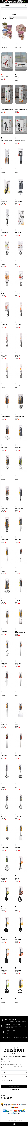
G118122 (16, 573)
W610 (16, 143)
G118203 (16, 1004)
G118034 (3, 327)
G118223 (16, 174)
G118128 (16, 542)
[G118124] (21, 771)
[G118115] (7, 432)
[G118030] (21, 370)
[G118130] (21, 801)
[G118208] (21, 955)
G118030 (16, 389)
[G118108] (21, 493)
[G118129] (21, 585)
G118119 (2, 850)
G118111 (2, 542)
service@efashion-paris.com (10, 1059)
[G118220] (7, 156)
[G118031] (21, 309)
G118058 (16, 297)
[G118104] (7, 709)
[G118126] (7, 771)
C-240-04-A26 (18, 49)
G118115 (2, 450)
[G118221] (21, 217)
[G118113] (7, 555)
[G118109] (21, 432)
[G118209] (7, 893)
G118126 (2, 789)
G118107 (2, 666)
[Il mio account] (25, 5)
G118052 (3, 266)
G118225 (16, 205)
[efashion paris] (8, 5)
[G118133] (21, 679)
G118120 (2, 820)
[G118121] (21, 832)
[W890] (7, 94)
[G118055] (21, 248)
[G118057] (7, 278)
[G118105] (7, 679)
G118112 (2, 481)
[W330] (21, 61)
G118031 (16, 327)
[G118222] (7, 186)
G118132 (16, 666)
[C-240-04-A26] (21, 31)
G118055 (16, 266)
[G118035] (7, 370)
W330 (16, 82)
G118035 (2, 389)
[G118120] (7, 801)
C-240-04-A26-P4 (5, 49)
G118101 (2, 758)
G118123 (2, 881)
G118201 (16, 912)
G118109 (16, 450)
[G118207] (7, 924)
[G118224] (7, 217)
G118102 (2, 634)
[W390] (7, 61)
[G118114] (7, 585)
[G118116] (7, 493)
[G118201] (21, 893)
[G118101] (7, 740)
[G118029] (7, 340)
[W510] (7, 125)
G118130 (16, 820)
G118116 (2, 512)
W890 (2, 113)
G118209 (2, 912)
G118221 (16, 235)
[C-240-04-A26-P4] (7, 31)
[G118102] (7, 616)
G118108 (16, 512)
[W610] (21, 125)
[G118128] (21, 524)
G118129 (16, 604)
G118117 (16, 420)
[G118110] (21, 616)
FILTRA (4, 18)
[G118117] (21, 401)
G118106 (16, 481)
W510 (2, 143)
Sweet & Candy (4, 47)
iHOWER (3, 78)
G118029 (2, 358)
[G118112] (7, 463)
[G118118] (7, 401)
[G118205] (7, 986)
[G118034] (7, 309)
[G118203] (21, 986)
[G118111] (7, 524)
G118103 (16, 728)
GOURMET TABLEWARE (6, 541)
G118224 (3, 235)
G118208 (16, 973)
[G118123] (7, 863)
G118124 (16, 789)
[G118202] (21, 924)
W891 (16, 113)
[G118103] (21, 709)
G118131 (16, 758)
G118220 (3, 174)
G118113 (2, 573)
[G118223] (21, 156)
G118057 (2, 297)
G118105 (2, 697)
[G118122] (21, 555)
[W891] (21, 94)
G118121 (16, 850)
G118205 (3, 1004)
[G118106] (21, 463)
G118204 (3, 973)
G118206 (16, 881)
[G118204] (7, 955)
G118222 (2, 205)
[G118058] (21, 278)
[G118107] (7, 648)
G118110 (16, 636)
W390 (2, 80)
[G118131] (21, 740)
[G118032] (21, 340)
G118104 (2, 728)
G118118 (2, 420)
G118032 (16, 358)
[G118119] (7, 832)
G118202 (16, 943)
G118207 (2, 943)
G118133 (16, 697)
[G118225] (21, 186)
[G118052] (7, 248)
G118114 (2, 604)
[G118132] (21, 648)
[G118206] (21, 863)
